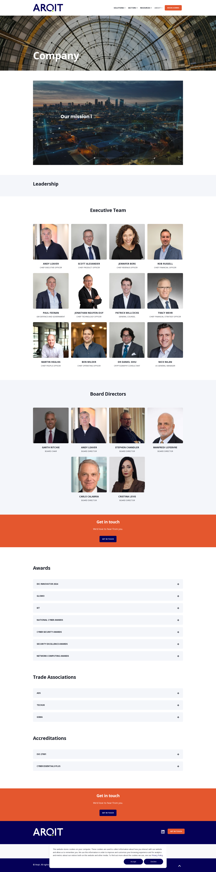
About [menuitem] (157, 8)
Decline (153, 861)
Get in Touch (108, 539)
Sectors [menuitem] (132, 8)
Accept (133, 861)
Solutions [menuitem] (119, 8)
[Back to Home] (48, 10)
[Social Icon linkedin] (163, 832)
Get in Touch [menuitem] (176, 831)
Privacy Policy (157, 855)
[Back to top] (179, 866)
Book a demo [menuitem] (173, 8)
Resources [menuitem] (145, 8)
